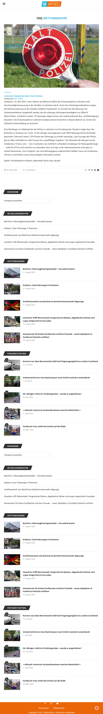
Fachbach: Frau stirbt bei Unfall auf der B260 (44, 680)
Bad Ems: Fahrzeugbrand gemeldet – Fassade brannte (28, 476)
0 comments (30, 170)
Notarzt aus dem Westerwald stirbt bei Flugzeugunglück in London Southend (60, 615)
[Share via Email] (98, 170)
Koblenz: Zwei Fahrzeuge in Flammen (20, 482)
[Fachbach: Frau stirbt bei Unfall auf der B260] (12, 684)
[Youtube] (57, 703)
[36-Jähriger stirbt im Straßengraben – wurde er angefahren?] (12, 652)
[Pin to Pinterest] (95, 170)
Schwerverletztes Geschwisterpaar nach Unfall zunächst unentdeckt (56, 631)
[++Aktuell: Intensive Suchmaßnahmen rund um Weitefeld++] (12, 668)
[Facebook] (45, 703)
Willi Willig (18, 99)
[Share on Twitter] (92, 170)
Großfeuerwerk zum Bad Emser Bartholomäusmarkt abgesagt (31, 489)
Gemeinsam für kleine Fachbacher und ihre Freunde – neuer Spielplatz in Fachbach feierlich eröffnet (48, 503)
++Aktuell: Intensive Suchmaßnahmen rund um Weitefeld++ (52, 664)
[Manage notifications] (97, 708)
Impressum (44, 708)
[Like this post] (86, 170)
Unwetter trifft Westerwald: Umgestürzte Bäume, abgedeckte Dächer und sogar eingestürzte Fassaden (49, 496)
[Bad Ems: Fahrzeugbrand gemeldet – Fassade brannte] (12, 527)
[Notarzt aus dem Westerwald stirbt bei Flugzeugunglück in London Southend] (12, 619)
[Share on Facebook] (89, 170)
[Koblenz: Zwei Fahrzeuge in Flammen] (12, 543)
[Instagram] (51, 703)
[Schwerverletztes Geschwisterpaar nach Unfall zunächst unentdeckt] (12, 635)
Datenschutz (58, 708)
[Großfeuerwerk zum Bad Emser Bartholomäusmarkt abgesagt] (12, 559)
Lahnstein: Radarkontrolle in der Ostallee (23, 96)
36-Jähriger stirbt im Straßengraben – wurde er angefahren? (52, 648)
